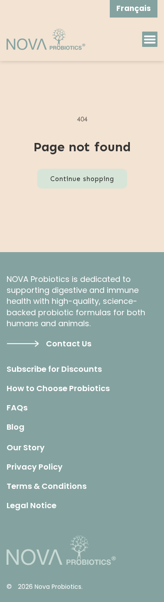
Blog (15, 427)
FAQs (17, 408)
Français (133, 8)
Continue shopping (82, 179)
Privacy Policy (35, 467)
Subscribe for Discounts (54, 369)
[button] (149, 39)
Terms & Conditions (47, 486)
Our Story (26, 447)
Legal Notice (31, 505)
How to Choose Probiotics (58, 388)
